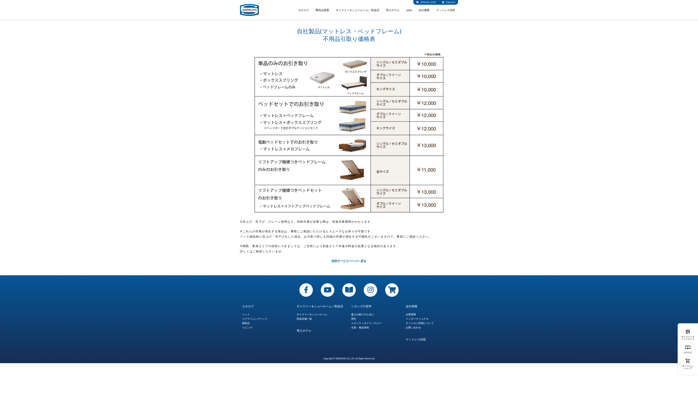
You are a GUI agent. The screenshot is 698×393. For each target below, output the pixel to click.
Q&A (409, 10)
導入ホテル (393, 10)
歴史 (353, 318)
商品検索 (323, 10)
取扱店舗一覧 (304, 318)
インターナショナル (417, 318)
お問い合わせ (413, 327)
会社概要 (424, 10)
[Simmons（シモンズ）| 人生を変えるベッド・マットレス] (249, 10)
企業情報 (411, 314)
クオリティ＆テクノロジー (366, 323)
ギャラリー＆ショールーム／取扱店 (357, 10)
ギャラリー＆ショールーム (312, 314)
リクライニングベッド (255, 318)
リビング (247, 327)
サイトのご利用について (420, 323)
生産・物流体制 (360, 327)
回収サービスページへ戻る (349, 261)
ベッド (246, 314)
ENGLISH (450, 2)
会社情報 (411, 306)
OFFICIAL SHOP (428, 2)
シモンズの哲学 (361, 306)
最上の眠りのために (362, 314)
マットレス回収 (445, 10)
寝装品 (246, 323)
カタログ (303, 10)
